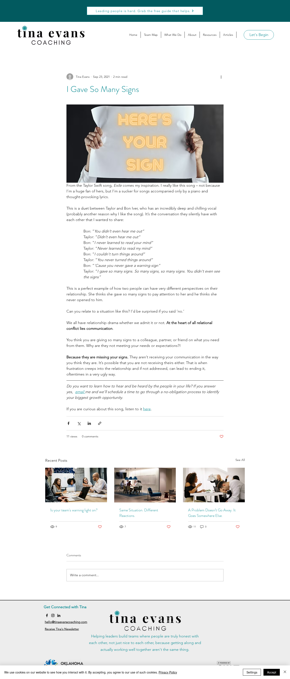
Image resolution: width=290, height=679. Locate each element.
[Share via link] (100, 423)
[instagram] (53, 615)
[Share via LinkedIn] (89, 423)
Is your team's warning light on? (73, 510)
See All (240, 460)
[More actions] (221, 76)
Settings (251, 672)
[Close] (284, 672)
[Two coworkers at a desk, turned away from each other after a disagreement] (214, 485)
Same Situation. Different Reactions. (138, 512)
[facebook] (47, 615)
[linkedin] (59, 615)
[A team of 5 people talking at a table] (76, 485)
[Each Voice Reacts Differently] (145, 485)
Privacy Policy (168, 672)
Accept (271, 672)
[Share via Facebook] (68, 423)
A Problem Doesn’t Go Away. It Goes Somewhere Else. (212, 512)
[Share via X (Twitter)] (79, 423)
